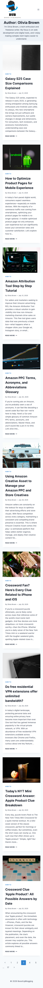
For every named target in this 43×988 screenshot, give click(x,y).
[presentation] (21, 57)
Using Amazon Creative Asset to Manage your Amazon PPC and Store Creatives (18, 485)
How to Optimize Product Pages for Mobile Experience (19, 183)
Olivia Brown (11, 93)
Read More (11, 136)
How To (8, 74)
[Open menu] (38, 9)
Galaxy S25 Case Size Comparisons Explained (19, 83)
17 (8, 967)
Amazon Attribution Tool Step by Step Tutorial (20, 285)
